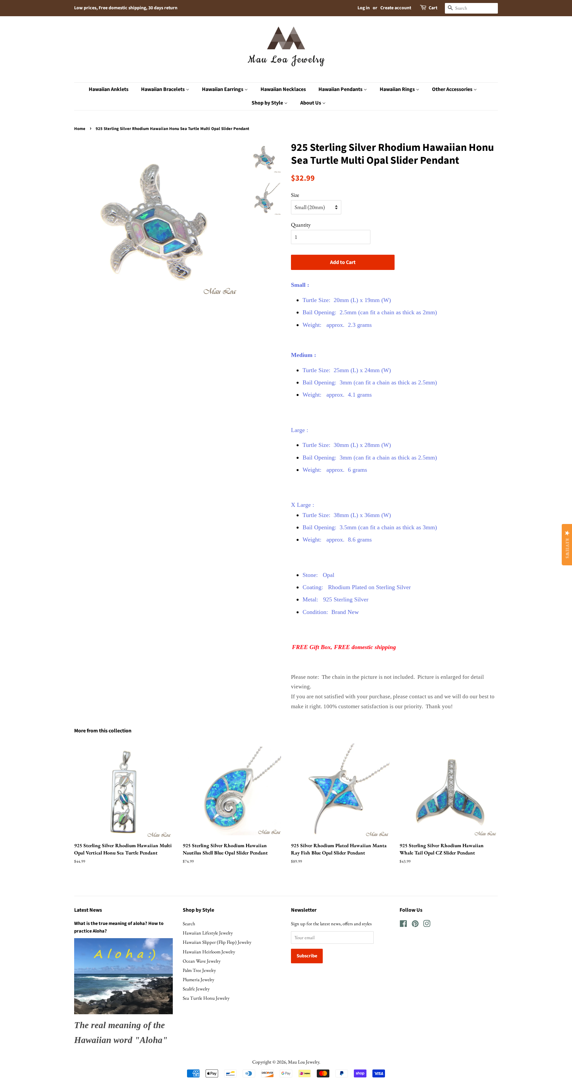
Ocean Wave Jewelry (201, 961)
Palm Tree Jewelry (199, 970)
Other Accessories (452, 89)
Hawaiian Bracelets (163, 89)
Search (189, 923)
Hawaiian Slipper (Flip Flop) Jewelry (217, 942)
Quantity (300, 224)
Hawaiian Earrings (223, 89)
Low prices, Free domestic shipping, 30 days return (125, 8)
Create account (395, 8)
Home (79, 129)
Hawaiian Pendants (340, 89)
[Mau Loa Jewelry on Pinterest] (415, 925)
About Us (311, 103)
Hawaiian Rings (398, 89)
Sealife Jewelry (196, 988)
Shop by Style (268, 103)
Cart (433, 8)
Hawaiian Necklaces (283, 89)
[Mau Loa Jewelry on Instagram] (426, 925)
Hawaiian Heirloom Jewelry (209, 951)
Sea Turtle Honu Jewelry (206, 998)
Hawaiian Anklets (108, 89)
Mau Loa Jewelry (303, 1062)
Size (295, 194)
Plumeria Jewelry (198, 979)
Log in (364, 8)
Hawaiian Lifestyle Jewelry (208, 933)
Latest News (88, 910)
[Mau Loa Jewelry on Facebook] (403, 925)
